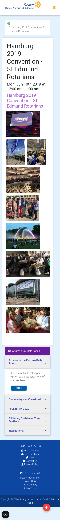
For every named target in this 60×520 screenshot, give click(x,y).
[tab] (27, 362)
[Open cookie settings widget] (5, 514)
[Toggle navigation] (54, 7)
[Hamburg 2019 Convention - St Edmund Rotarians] (22, 124)
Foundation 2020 (19, 408)
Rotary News (30, 488)
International (16, 430)
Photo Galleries (31, 450)
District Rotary (30, 484)
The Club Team (32, 454)
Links (31, 457)
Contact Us (31, 461)
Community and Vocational (25, 399)
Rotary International (30, 477)
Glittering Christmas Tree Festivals (24, 420)
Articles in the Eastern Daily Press (25, 362)
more (18, 388)
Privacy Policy (31, 464)
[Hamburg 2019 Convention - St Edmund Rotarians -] (15, 152)
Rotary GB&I (30, 481)
